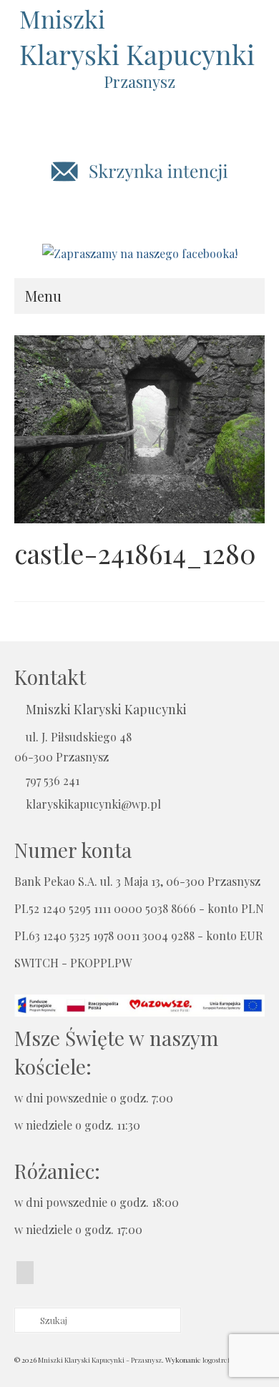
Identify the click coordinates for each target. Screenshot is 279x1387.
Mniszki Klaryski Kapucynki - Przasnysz (100, 1360)
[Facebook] (25, 1272)
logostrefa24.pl (225, 1360)
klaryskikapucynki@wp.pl (93, 803)
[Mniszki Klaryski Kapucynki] (139, 39)
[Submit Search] (25, 1320)
